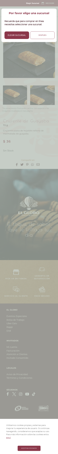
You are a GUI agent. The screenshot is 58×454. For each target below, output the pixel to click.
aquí (8, 437)
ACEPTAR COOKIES (29, 448)
